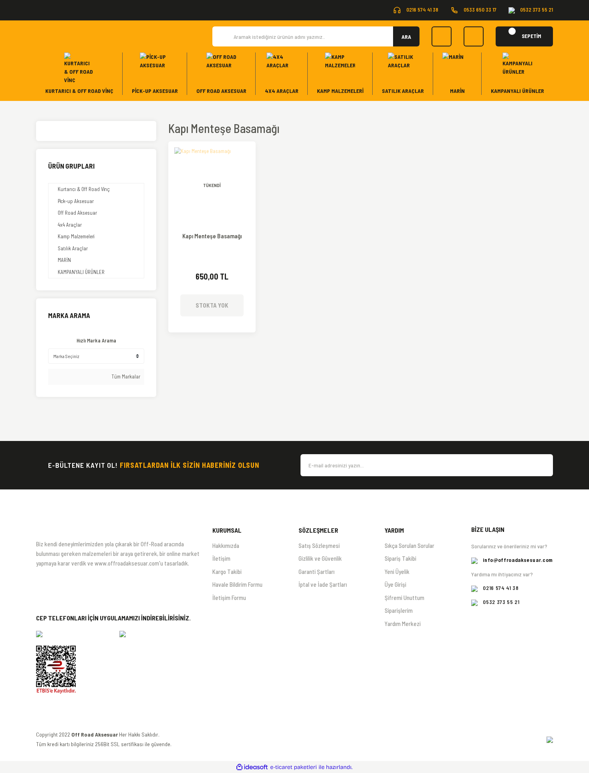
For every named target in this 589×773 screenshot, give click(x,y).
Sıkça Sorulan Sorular (409, 545)
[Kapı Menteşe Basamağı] (212, 185)
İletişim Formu (229, 597)
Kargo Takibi (227, 571)
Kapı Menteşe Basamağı (212, 236)
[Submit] (543, 465)
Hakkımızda (225, 545)
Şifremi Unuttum (404, 597)
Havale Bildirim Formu (237, 584)
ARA (406, 36)
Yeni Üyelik (397, 571)
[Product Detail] (212, 153)
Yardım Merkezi (403, 623)
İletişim (221, 558)
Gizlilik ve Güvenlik (320, 558)
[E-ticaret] (293, 767)
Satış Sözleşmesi (319, 545)
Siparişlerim (399, 610)
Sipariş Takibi (400, 558)
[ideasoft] (252, 767)
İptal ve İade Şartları (323, 584)
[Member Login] (474, 36)
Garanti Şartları (317, 571)
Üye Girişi (395, 584)
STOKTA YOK (212, 305)
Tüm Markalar (125, 376)
